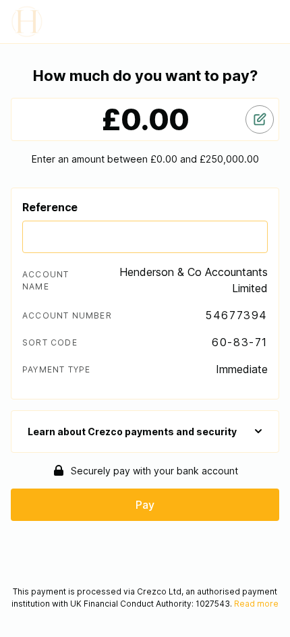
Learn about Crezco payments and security (132, 431)
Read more (256, 604)
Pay (145, 504)
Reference (50, 207)
